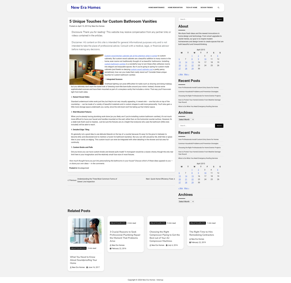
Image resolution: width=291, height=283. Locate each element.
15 (193, 62)
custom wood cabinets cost (142, 69)
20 (180, 65)
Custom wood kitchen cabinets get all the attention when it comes (131, 56)
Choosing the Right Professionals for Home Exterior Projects (199, 96)
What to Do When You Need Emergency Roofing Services (198, 106)
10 (205, 59)
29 (193, 69)
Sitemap (160, 280)
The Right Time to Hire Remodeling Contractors (201, 233)
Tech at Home (191, 7)
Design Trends (207, 7)
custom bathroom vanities (115, 64)
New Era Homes (86, 7)
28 (186, 69)
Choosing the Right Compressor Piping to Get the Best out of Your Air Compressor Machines (165, 236)
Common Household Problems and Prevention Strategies (198, 91)
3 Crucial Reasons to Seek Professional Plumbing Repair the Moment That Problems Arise (125, 236)
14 (186, 62)
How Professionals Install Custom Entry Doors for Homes (198, 87)
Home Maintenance (156, 7)
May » (186, 74)
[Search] (218, 7)
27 (180, 69)
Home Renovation (175, 7)
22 (193, 65)
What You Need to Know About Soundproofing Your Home (83, 260)
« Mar (180, 74)
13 (180, 62)
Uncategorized (83, 168)
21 (186, 65)
